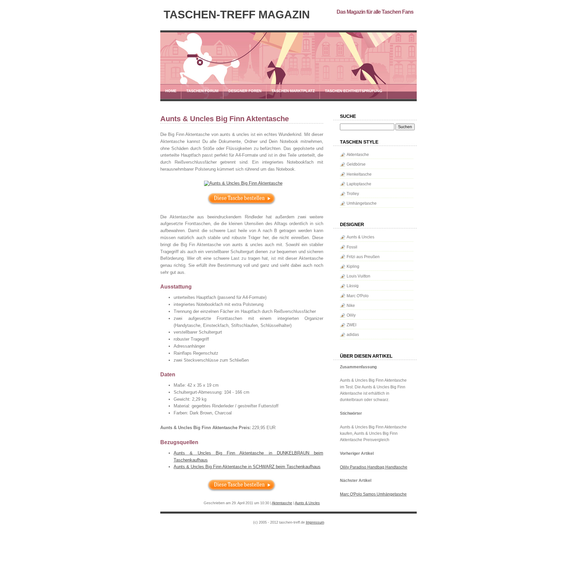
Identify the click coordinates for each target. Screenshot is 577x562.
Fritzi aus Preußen (363, 256)
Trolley (353, 193)
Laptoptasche (359, 184)
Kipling (353, 266)
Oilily (351, 315)
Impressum (315, 522)
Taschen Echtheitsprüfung (353, 91)
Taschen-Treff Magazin (237, 15)
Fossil (352, 247)
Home (170, 91)
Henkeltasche (359, 174)
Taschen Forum (202, 91)
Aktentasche (282, 503)
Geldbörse (356, 164)
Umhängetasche (362, 203)
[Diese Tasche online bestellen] (242, 183)
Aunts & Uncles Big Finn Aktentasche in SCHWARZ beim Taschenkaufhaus (247, 466)
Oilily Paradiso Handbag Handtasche (373, 467)
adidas (353, 334)
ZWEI (351, 325)
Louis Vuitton (358, 276)
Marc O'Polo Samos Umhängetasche (373, 494)
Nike (351, 305)
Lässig (353, 286)
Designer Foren (244, 91)
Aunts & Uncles (307, 503)
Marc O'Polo (358, 296)
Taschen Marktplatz (293, 91)
